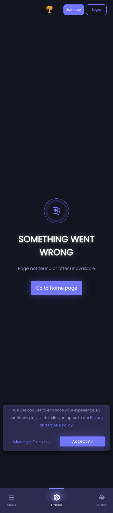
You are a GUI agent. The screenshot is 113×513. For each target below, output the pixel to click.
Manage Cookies (31, 442)
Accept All (82, 441)
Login (96, 9)
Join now (74, 9)
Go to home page (56, 288)
